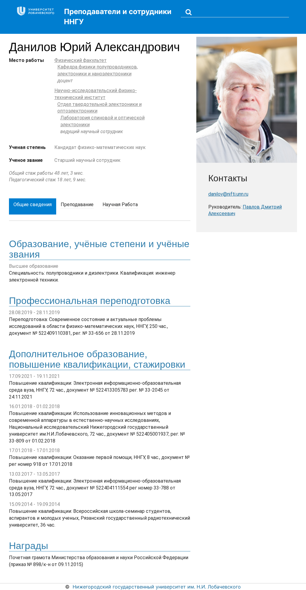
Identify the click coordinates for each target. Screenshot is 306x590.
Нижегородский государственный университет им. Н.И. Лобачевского (157, 587)
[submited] (188, 11)
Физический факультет (80, 60)
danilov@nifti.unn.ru (228, 194)
